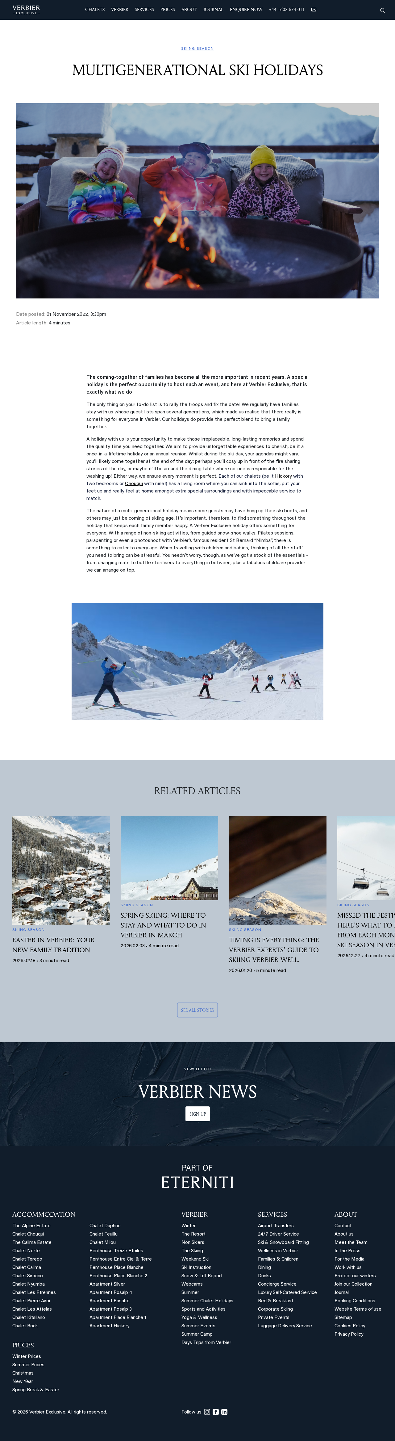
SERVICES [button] (144, 9)
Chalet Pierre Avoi (31, 1301)
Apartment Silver (107, 1284)
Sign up (197, 1114)
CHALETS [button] (95, 9)
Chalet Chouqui (28, 1234)
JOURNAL (213, 9)
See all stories (197, 1010)
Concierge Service (277, 1284)
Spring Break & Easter (35, 1390)
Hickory (283, 476)
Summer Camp (197, 1334)
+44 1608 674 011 (287, 9)
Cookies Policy (350, 1326)
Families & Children (278, 1259)
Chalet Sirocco (27, 1276)
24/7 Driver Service (278, 1234)
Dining (264, 1268)
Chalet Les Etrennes (34, 1293)
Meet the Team (351, 1242)
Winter (188, 1226)
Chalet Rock (25, 1326)
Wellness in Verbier (278, 1251)
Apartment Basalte (109, 1301)
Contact (343, 1226)
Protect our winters (355, 1276)
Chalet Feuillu (103, 1234)
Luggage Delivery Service (285, 1326)
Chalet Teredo (27, 1259)
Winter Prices (26, 1356)
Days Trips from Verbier (206, 1343)
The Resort (193, 1234)
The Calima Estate (32, 1242)
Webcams (192, 1284)
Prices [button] (167, 9)
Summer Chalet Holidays (207, 1301)
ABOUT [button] (189, 9)
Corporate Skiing (275, 1309)
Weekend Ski (195, 1259)
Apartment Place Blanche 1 (117, 1318)
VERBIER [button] (119, 9)
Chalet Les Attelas (32, 1309)
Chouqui (134, 483)
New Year (22, 1382)
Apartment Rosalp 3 (110, 1309)
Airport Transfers (276, 1226)
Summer (190, 1293)
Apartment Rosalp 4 (110, 1293)
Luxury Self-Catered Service (287, 1293)
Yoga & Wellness (199, 1318)
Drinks (264, 1276)
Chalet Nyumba (28, 1284)
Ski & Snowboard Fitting (283, 1242)
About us (344, 1234)
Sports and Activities (203, 1309)
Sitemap (343, 1318)
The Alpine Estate (31, 1226)
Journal (342, 1293)
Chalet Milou (102, 1242)
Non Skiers (192, 1242)
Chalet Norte (26, 1251)
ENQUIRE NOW (246, 9)
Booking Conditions (355, 1301)
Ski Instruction (196, 1268)
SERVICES (272, 1214)
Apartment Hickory (109, 1326)
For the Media (349, 1259)
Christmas (23, 1373)
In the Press (347, 1251)
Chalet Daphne (105, 1226)
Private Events (273, 1318)
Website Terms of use (358, 1309)
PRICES (23, 1345)
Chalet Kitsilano (28, 1318)
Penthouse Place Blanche (116, 1268)
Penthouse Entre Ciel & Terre (120, 1259)
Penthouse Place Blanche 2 (118, 1276)
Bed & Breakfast (275, 1301)
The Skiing (192, 1251)
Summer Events (198, 1326)
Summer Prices (28, 1365)
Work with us (348, 1268)
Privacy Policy (349, 1334)
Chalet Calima (26, 1268)
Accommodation (44, 1214)
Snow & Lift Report (201, 1276)
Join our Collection (353, 1284)
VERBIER (194, 1214)
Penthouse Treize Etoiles (116, 1251)
